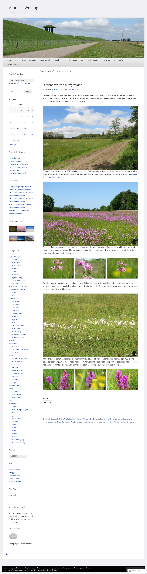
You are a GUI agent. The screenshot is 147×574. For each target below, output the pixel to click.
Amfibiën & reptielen (19, 358)
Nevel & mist (17, 418)
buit (126, 419)
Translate (26, 83)
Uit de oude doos (18, 280)
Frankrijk (15, 316)
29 (18, 140)
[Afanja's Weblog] (73, 38)
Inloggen (12, 473)
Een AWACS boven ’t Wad (18, 164)
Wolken (14, 436)
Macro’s (82, 60)
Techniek (15, 274)
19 (32, 128)
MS (114, 60)
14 (14, 128)
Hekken (14, 322)
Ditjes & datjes (93, 60)
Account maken (15, 470)
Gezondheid (105, 60)
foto (55, 422)
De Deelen (16, 304)
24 (25, 134)
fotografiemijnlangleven (18, 187)
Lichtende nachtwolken (20, 349)
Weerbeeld (73, 60)
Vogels (14, 382)
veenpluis (99, 422)
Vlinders (15, 379)
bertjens (12, 211)
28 (14, 140)
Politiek (14, 271)
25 (29, 134)
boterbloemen (110, 419)
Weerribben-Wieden (19, 334)
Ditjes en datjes (15, 256)
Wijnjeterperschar (119, 422)
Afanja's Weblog (23, 7)
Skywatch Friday (15, 385)
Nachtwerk (13, 343)
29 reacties (130, 422)
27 (11, 140)
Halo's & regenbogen (20, 409)
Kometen (15, 346)
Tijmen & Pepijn (18, 277)
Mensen (15, 268)
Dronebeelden (17, 313)
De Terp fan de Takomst (18, 167)
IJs (13, 415)
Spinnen (15, 376)
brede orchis (120, 419)
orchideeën (84, 422)
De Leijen (15, 307)
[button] (13, 229)
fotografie (60, 422)
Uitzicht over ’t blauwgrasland (62, 85)
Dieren (14, 364)
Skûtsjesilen (16, 394)
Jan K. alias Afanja (73, 89)
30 (21, 140)
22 (18, 134)
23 (21, 134)
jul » (15, 145)
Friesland (68, 422)
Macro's (12, 340)
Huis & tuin (16, 262)
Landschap (33, 60)
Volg (13, 536)
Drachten (15, 310)
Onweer (15, 421)
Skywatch (56, 60)
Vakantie (15, 283)
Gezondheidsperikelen (17, 289)
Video (64, 60)
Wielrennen (16, 397)
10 (25, 122)
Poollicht (15, 352)
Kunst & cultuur (17, 265)
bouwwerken (16, 301)
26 (32, 134)
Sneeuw (15, 424)
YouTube (121, 60)
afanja (103, 419)
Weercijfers (16, 427)
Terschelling (16, 331)
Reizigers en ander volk (17, 173)
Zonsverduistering (18, 442)
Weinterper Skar (87, 419)
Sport (11, 388)
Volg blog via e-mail (17, 507)
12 (32, 122)
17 (25, 128)
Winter (14, 433)
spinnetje (92, 422)
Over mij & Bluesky (13, 64)
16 (21, 128)
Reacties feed (14, 479)
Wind (14, 430)
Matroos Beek (14, 205)
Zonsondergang (18, 439)
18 (29, 128)
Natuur (23, 60)
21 (14, 134)
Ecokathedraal (45, 60)
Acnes (14, 292)
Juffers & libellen (18, 370)
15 (18, 128)
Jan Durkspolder (18, 325)
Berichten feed (14, 476)
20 (11, 134)
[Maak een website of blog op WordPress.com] (7, 554)
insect (78, 422)
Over (16, 60)
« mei (11, 145)
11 (29, 122)
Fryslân (66, 419)
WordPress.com (15, 482)
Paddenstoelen (17, 373)
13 (11, 128)
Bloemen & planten (57, 419)
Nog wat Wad (14, 170)
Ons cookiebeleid (52, 570)
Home (9, 60)
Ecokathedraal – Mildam (18, 286)
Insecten (15, 367)
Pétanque (15, 391)
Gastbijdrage (16, 259)
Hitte (14, 412)
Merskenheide (17, 328)
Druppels (15, 406)
